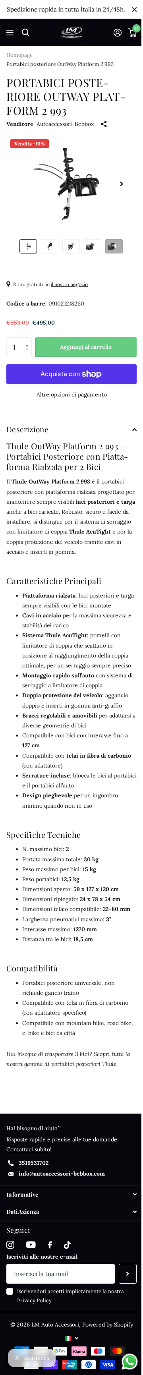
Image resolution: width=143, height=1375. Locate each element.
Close (134, 9)
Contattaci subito (28, 1149)
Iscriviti (128, 1274)
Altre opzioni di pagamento (72, 394)
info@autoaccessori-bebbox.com (62, 1173)
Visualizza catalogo (10, 32)
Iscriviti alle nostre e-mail (41, 1256)
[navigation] (28, 246)
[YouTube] (31, 1245)
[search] (25, 33)
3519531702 (33, 1162)
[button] (29, 340)
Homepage (19, 55)
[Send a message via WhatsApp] (129, 1361)
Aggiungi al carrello (86, 346)
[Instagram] (10, 1245)
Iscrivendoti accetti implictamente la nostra (70, 1296)
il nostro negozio (69, 284)
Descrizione (27, 429)
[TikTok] (67, 1245)
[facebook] (50, 1245)
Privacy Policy (34, 1300)
